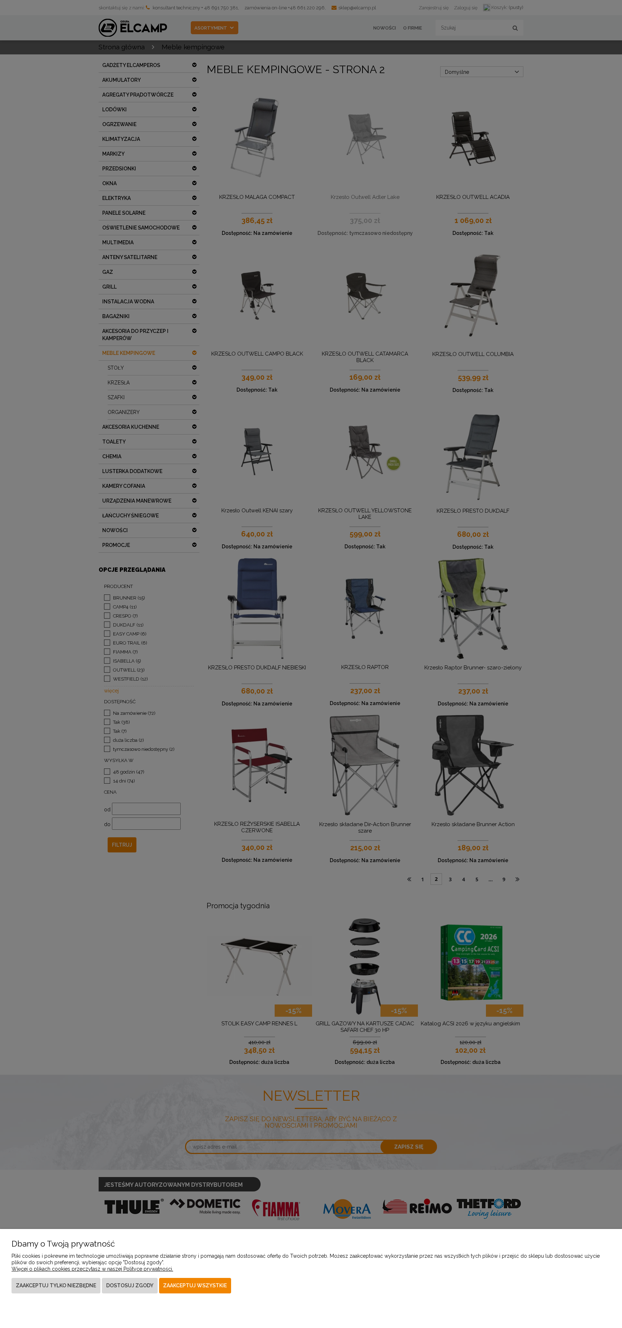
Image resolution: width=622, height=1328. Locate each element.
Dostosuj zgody (129, 1285)
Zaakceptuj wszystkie (195, 1285)
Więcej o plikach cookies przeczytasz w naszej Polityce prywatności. (92, 1269)
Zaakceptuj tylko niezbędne (56, 1285)
